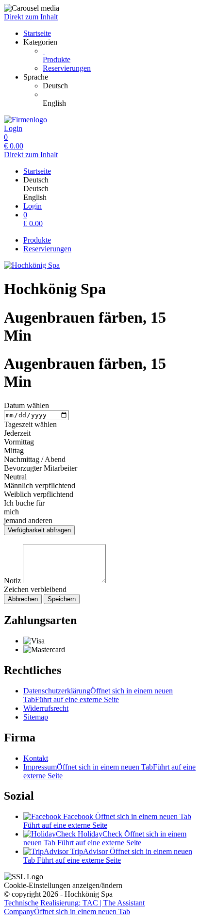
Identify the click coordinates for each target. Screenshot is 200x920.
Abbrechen (23, 599)
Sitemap (35, 717)
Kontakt (35, 758)
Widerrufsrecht (45, 708)
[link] (119, 86)
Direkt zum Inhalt (31, 17)
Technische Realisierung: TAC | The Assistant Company (74, 907)
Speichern (62, 599)
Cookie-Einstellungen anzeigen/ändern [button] (63, 885)
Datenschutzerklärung (98, 695)
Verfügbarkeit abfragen (39, 530)
